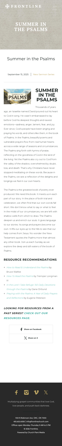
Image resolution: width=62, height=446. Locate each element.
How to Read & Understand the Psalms (27, 267)
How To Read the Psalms (19, 276)
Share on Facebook (32, 329)
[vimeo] (35, 392)
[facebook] (16, 392)
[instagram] (26, 392)
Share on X (33, 338)
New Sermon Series (43, 74)
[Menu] (55, 7)
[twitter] (45, 392)
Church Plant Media (36, 432)
